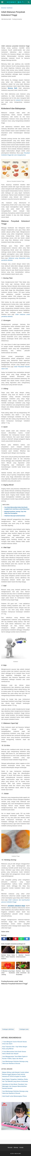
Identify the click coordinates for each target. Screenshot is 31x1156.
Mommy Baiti (12, 88)
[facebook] (4, 938)
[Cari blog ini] (29, 2)
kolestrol (18, 100)
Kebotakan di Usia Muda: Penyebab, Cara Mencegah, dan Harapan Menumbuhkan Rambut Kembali (14, 1086)
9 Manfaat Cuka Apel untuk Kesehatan (14, 515)
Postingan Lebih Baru (8, 1029)
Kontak (21, 1147)
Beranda (10, 1147)
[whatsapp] (21, 938)
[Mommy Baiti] (15, 2)
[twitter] (10, 938)
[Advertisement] (15, 32)
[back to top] (27, 1152)
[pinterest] (15, 938)
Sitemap (16, 1147)
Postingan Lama (24, 1029)
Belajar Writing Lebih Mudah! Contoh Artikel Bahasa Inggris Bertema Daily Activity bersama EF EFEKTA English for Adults (15, 1074)
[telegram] (27, 938)
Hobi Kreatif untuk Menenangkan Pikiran (14, 1096)
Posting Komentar (17, 19)
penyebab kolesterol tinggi (16, 906)
